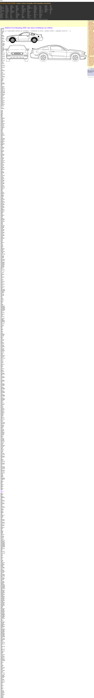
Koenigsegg (24, 8)
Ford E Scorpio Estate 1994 (3, 237)
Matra (23, 17)
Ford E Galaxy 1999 (2, 189)
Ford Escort (3, 263)
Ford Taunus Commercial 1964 (3, 636)
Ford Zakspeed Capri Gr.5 (2, 690)
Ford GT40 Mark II (2, 411)
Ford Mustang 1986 (2, 488)
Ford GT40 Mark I (2, 409)
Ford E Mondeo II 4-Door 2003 (2, 212)
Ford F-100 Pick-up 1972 (2, 284)
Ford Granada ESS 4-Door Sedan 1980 (3, 391)
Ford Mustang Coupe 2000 (3, 506)
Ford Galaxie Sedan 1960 (3, 333)
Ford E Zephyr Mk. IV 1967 (3, 251)
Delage (11, 7)
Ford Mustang (2, 484)
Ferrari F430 (91, 31)
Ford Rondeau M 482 (3, 551)
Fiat (11, 13)
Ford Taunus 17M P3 (3, 601)
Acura (1, 6)
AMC (1, 9)
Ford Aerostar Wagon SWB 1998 (3, 41)
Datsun (11, 6)
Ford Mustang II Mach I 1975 (2, 528)
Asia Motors (2, 10)
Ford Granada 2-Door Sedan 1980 (3, 373)
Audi (1, 11)
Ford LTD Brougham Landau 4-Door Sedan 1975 (3, 440)
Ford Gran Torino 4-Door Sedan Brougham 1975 (3, 350)
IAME (17, 10)
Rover (35, 15)
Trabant (46, 6)
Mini (28, 10)
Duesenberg (12, 11)
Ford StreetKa (2, 569)
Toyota (46, 5)
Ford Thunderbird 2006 (3, 649)
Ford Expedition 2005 (2, 277)
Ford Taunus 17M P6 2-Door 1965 (3, 609)
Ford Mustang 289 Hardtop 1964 (3, 497)
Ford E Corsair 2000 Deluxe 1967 (2, 114)
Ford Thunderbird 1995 (3, 646)
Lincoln (23, 12)
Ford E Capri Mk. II (3, 103)
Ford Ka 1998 (2, 416)
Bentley (1, 15)
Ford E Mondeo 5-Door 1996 (2, 206)
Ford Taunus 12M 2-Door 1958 (3, 588)
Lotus (23, 14)
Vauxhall (46, 8)
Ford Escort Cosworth (3, 265)
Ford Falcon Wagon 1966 (3, 309)
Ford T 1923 (3, 585)
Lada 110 (90, 65)
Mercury (28, 8)
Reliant (35, 11)
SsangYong (41, 10)
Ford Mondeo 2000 (2, 481)
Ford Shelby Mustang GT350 (3, 565)
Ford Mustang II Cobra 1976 (3, 519)
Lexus (23, 11)
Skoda (40, 8)
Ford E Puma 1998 (2, 225)
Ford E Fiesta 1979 (2, 160)
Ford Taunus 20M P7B (3, 632)
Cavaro (7, 9)
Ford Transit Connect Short (3, 671)
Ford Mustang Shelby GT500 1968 (2, 532)
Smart (40, 9)
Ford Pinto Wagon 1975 (3, 542)
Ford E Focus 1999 (3, 175)
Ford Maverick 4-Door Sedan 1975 (3, 470)
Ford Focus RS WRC (2, 319)
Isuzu (17, 16)
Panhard (35, 5)
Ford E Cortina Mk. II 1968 (3, 120)
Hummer (17, 8)
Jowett (23, 6)
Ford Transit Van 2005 (3, 675)
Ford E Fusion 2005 (3, 187)
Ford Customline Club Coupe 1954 (3, 83)
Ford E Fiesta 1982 (2, 162)
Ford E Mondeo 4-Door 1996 (2, 203)
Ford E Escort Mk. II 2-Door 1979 (2, 147)
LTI (22, 15)
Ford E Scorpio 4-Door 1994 (2, 232)
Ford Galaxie (2, 331)
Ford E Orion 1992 (3, 221)
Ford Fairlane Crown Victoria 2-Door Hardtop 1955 (2, 300)
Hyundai (17, 9)
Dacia (6, 15)
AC (0, 5)
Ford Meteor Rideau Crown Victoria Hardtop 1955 (3, 475)
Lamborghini (24, 9)
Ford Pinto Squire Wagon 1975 (3, 539)
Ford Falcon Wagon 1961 (3, 307)
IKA (16, 11)
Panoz (35, 6)
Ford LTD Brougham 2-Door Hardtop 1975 (2, 427)
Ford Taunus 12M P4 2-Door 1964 (3, 591)
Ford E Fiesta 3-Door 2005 (2, 166)
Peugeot (35, 7)
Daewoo (7, 16)
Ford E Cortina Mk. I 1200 (3, 118)
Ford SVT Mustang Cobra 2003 (3, 583)
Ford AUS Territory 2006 (2, 51)
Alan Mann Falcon (2, 693)
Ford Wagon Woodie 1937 (3, 682)
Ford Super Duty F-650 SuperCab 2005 (3, 579)
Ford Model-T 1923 (3, 479)
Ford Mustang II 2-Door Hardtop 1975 (2, 516)
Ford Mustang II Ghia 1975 (2, 524)
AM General (2, 8)
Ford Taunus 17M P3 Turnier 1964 (3, 606)
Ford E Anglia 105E (3, 89)
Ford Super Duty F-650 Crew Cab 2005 (3, 572)
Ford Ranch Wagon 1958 (3, 545)
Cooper (7, 13)
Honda (17, 5)
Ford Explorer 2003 (2, 279)
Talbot (40, 16)
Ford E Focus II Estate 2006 (3, 185)
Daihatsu (7, 17)
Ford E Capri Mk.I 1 (2, 108)
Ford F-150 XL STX (2, 291)
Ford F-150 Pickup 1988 (3, 290)
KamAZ (51, 7)
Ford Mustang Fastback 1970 (2, 512)
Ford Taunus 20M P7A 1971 (3, 627)
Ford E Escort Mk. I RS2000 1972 (3, 144)
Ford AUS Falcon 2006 (3, 43)
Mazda (28, 6)
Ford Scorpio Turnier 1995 (2, 560)
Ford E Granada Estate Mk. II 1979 (2, 195)
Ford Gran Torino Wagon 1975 (3, 357)
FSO (11, 15)
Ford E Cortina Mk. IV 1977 (3, 127)
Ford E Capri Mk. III (2, 105)
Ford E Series (2, 239)
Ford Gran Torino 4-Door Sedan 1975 (3, 346)
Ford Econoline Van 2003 (2, 255)
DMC (11, 9)
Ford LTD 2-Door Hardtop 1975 (3, 420)
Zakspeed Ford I (2, 695)
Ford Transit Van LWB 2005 (3, 677)
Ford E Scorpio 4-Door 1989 (2, 229)
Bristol (1, 17)
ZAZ (50, 11)
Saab (35, 16)
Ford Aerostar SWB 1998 (2, 38)
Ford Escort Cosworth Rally (3, 267)
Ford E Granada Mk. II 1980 (3, 201)
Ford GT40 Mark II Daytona (2, 413)
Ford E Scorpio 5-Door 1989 (2, 234)
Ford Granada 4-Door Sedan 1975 (3, 377)
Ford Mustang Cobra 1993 (3, 500)
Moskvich (51, 9)
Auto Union (2, 13)
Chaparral (7, 10)
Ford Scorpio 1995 (2, 557)
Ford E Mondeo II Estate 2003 (3, 218)
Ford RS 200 (3, 552)
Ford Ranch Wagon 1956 (3, 544)
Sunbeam (41, 14)
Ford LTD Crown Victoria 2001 (2, 451)
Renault (35, 12)
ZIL (50, 12)
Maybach (28, 5)
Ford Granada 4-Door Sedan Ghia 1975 (3, 384)
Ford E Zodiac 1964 (3, 253)
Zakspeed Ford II (2, 697)
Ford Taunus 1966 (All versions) (3, 622)
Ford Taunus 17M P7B (3, 617)
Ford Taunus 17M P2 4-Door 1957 (3, 598)
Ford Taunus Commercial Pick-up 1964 (3, 640)
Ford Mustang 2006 (2, 494)
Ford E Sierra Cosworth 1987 (2, 242)
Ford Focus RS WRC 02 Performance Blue (3, 321)
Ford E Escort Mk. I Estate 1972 (3, 138)
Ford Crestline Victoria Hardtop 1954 (2, 79)
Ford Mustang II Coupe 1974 (3, 522)
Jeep (17, 17)
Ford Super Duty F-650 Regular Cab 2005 (3, 575)
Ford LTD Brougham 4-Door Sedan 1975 (3, 431)
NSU (28, 14)
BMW (1, 16)
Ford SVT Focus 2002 (3, 581)
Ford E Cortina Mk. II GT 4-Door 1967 (3, 124)
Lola (22, 13)
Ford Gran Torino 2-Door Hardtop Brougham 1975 (2, 341)
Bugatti (7, 6)
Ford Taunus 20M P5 (3, 625)
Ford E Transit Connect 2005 (2, 245)
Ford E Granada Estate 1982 (3, 192)
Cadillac (7, 7)
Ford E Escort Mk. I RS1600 (3, 141)
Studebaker (41, 11)
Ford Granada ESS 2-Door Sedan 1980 (3, 387)
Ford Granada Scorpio (2, 361)
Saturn (35, 17)
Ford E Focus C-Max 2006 (2, 177)
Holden (11, 17)
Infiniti (17, 12)
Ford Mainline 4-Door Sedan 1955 (3, 456)
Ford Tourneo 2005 (2, 662)
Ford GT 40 (3, 403)
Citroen (7, 12)
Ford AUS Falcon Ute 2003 (2, 45)
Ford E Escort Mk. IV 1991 (2, 157)
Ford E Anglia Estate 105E (3, 97)
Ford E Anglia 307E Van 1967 (3, 94)
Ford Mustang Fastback (2, 508)
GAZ (50, 6)
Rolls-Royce (36, 14)
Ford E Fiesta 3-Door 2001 (2, 164)
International (18, 14)
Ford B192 (2, 28)
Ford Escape (3, 259)
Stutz (40, 12)
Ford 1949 (2, 30)
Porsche (35, 10)
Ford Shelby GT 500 (3, 563)
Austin (1, 12)
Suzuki (40, 15)
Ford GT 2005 (2, 401)
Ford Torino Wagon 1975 (3, 660)
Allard (1, 7)
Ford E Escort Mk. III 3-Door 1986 (2, 154)
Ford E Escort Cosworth (2, 132)
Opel (28, 16)
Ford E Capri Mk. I (3, 102)
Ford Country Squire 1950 (3, 69)
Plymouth (35, 8)
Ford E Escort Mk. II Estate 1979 (2, 151)
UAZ (50, 10)
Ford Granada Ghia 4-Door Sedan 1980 (3, 398)
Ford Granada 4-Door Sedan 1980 (3, 380)
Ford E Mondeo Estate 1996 (3, 209)
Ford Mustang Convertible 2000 (3, 503)
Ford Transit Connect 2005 (3, 668)
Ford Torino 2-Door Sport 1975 (3, 655)
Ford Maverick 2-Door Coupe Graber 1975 (3, 467)
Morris (28, 12)
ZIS (50, 13)
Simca (40, 7)
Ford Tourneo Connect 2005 (2, 665)
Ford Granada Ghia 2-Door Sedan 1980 (3, 394)
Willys (46, 11)
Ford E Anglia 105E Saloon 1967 (3, 91)
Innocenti (17, 13)
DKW (11, 8)
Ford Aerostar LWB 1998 (2, 35)
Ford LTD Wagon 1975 (3, 454)
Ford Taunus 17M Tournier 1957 (3, 619)
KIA (22, 7)
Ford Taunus (3, 586)
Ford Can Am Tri (2, 62)
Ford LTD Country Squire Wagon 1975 (3, 444)
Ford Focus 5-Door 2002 (2, 314)
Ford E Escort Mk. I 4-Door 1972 (3, 135)
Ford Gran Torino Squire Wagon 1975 (3, 354)
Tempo (40, 17)
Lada (51, 8)
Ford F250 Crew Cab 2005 (2, 295)
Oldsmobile (29, 15)
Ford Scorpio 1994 (2, 554)
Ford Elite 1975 (2, 258)
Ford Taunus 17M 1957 (3, 596)
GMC (11, 16)
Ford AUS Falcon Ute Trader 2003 (3, 48)
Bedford (1, 14)
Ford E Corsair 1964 (2, 111)
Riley (34, 13)
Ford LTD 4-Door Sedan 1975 (3, 423)
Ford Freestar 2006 (2, 329)
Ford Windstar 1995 (2, 685)
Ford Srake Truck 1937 (3, 567)
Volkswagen (47, 9)
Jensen (23, 5)
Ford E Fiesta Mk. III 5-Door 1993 (2, 172)
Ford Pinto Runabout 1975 (2, 537)
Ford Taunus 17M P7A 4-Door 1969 (3, 614)
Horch (17, 6)
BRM (6, 5)
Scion (40, 5)
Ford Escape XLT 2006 (3, 262)
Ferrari (11, 12)
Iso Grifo (17, 15)
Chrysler (7, 11)
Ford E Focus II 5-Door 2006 (2, 182)
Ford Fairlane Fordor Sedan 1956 (3, 304)
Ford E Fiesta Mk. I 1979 (3, 169)
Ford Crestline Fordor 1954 (3, 75)
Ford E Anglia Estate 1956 (3, 99)
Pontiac (35, 9)
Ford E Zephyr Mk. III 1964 (3, 248)
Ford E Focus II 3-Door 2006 (2, 180)
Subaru (40, 13)
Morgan (28, 11)
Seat (40, 6)
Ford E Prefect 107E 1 (2, 223)
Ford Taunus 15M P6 (3, 595)
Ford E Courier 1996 (2, 129)
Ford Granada (2, 359)
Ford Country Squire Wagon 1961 (3, 72)
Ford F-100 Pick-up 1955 (2, 282)
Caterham (7, 8)
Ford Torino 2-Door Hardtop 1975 (3, 652)
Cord (6, 14)
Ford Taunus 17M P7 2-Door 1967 (3, 612)
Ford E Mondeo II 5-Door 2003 (2, 215)
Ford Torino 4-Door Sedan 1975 (3, 658)
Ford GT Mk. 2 (2, 405)
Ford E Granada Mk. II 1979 (3, 198)
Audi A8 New (90, 22)
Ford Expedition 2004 (2, 274)
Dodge (11, 10)
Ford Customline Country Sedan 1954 (3, 87)
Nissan (28, 13)
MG (28, 9)
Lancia (23, 10)
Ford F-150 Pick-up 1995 (2, 287)
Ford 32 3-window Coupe (2, 32)
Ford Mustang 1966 (2, 486)
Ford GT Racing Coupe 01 (2, 407)
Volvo (46, 10)
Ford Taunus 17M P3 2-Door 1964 (3, 603)
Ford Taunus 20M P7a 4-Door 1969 (3, 629)
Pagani (28, 17)
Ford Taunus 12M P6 (3, 593)
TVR (45, 7)
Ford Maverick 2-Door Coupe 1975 (3, 463)
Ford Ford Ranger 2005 (2, 326)
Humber (17, 7)
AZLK (51, 5)
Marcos (23, 16)
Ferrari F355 (91, 30)
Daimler (11, 5)
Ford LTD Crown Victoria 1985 (2, 447)
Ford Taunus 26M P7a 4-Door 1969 (3, 634)
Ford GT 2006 (2, 402)
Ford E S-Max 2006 (2, 227)
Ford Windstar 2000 (2, 688)
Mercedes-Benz (30, 7)
